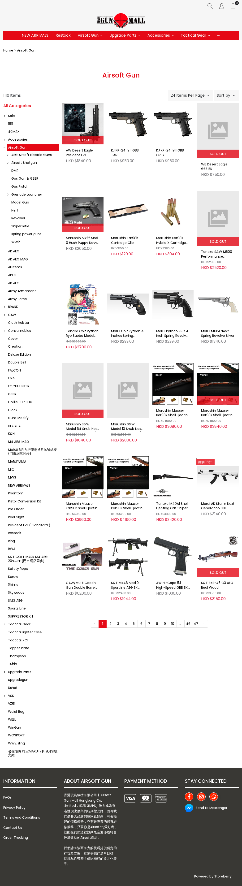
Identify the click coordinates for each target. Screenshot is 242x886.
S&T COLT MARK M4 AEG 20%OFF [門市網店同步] (28, 558)
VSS (11, 695)
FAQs (7, 797)
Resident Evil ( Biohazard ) (29, 525)
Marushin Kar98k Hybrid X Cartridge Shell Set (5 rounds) (172, 240)
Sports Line (17, 608)
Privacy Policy (14, 807)
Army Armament (22, 291)
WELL (12, 719)
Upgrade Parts (123, 35)
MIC (11, 469)
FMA (11, 378)
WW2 (15, 242)
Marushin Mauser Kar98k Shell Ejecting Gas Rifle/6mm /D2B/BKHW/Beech (173, 413)
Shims (13, 584)
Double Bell (17, 362)
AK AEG (13, 251)
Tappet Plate (18, 648)
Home (8, 50)
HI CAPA (14, 426)
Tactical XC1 (18, 640)
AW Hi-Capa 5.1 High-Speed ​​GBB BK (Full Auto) (172, 585)
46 (188, 623)
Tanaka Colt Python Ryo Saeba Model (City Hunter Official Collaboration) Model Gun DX (82, 333)
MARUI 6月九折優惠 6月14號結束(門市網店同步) (32, 451)
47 (196, 623)
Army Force (17, 299)
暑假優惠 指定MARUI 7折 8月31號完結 (32, 753)
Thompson (17, 656)
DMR (14, 170)
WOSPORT (16, 735)
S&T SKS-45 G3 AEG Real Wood (217, 585)
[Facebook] (189, 796)
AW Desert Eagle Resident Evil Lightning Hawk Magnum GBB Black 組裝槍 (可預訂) (82, 153)
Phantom (15, 493)
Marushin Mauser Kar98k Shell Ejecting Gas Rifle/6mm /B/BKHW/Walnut (218, 413)
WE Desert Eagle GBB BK (214, 166)
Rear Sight (16, 517)
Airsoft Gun (88, 35)
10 (172, 623)
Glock (12, 410)
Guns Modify (18, 417)
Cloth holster (18, 322)
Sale (11, 115)
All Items (15, 267)
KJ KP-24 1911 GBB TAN (125, 152)
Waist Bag (16, 711)
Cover (13, 338)
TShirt (12, 663)
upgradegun (18, 679)
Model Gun (20, 202)
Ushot (12, 687)
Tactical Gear (193, 35)
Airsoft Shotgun (24, 162)
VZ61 (11, 703)
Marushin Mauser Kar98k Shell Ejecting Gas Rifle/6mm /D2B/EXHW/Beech (82, 506)
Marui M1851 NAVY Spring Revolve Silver (217, 333)
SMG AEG (15, 600)
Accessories (158, 35)
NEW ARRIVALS (35, 35)
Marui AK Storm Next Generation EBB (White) (217, 506)
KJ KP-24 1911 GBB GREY (170, 152)
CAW (12, 314)
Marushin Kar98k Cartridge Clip (124, 240)
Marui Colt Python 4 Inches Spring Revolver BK (127, 333)
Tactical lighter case (25, 632)
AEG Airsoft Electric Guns (31, 154)
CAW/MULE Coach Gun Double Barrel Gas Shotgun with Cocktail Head (81, 585)
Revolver (18, 218)
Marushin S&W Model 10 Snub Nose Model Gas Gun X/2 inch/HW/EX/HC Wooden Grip (127, 427)
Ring (11, 541)
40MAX (14, 131)
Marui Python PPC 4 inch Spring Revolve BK (172, 333)
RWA (11, 548)
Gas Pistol (19, 186)
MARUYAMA (17, 461)
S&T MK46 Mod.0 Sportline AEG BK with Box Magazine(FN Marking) (125, 585)
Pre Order (16, 509)
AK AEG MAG (18, 259)
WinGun (14, 727)
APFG (12, 275)
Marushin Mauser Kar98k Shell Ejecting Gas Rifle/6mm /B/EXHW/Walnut (128, 506)
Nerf (14, 210)
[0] (233, 6)
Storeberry (223, 876)
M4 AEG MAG (18, 441)
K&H (11, 433)
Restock (63, 35)
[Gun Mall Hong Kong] (121, 21)
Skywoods (16, 592)
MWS (12, 477)
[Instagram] (201, 796)
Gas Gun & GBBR (24, 178)
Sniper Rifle (20, 226)
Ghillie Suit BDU (20, 402)
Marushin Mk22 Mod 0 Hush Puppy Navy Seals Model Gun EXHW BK (82, 240)
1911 (10, 123)
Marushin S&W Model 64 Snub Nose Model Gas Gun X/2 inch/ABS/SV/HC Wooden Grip (82, 427)
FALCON (14, 370)
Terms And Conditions (21, 817)
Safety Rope (18, 568)
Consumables (19, 330)
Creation (15, 346)
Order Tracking (15, 837)
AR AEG (13, 283)
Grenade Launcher (26, 194)
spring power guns (26, 234)
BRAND (13, 306)
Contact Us (12, 827)
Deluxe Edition (19, 354)
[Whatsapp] (213, 796)
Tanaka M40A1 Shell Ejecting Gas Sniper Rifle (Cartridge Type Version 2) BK (172, 506)
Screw (13, 576)
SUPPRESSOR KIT (21, 616)
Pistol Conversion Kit (24, 501)
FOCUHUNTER (18, 386)
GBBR (12, 394)
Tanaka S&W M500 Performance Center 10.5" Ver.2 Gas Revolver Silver (216, 254)
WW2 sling (16, 743)
